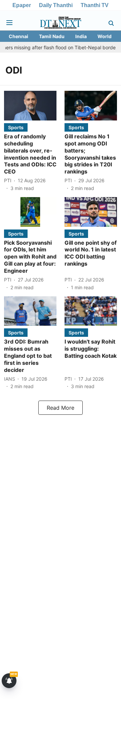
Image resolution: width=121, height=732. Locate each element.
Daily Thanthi (56, 5)
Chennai (18, 36)
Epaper (21, 5)
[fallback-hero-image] (30, 105)
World (104, 36)
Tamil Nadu (52, 36)
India (81, 36)
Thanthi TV (95, 5)
